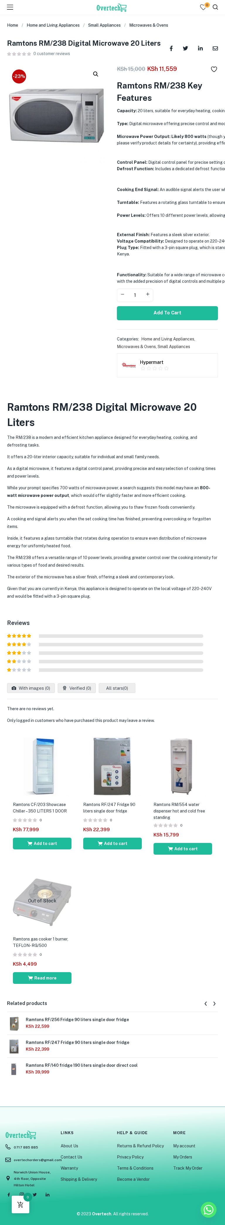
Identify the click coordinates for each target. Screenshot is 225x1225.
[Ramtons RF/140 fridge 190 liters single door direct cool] (14, 1069)
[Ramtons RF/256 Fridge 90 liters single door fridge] (14, 1023)
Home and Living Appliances (53, 25)
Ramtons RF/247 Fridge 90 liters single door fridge (77, 1042)
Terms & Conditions (135, 1168)
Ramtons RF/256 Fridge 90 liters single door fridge (77, 1019)
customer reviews (51, 53)
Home (12, 25)
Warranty (69, 1168)
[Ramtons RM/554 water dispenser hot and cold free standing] (183, 766)
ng (71, 557)
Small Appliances (104, 25)
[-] (122, 295)
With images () (34, 688)
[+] (147, 295)
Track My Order (187, 1168)
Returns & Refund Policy (140, 1146)
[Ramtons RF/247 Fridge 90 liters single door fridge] (112, 766)
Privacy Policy (130, 1157)
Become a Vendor (133, 1179)
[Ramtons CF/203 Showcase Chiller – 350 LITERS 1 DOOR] (42, 766)
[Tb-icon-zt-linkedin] (47, 1195)
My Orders (182, 1157)
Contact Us (71, 1157)
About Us (69, 1146)
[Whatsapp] (209, 1210)
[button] (96, 74)
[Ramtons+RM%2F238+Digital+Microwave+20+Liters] (185, 48)
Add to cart (167, 313)
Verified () (79, 688)
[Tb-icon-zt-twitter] (35, 1195)
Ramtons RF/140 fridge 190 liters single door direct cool (82, 1065)
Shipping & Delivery (79, 1179)
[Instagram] (22, 1195)
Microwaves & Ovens (148, 25)
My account (184, 1146)
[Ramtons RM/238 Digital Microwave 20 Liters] (171, 48)
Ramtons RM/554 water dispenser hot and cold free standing (179, 811)
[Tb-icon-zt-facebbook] (9, 1195)
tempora (153, 577)
